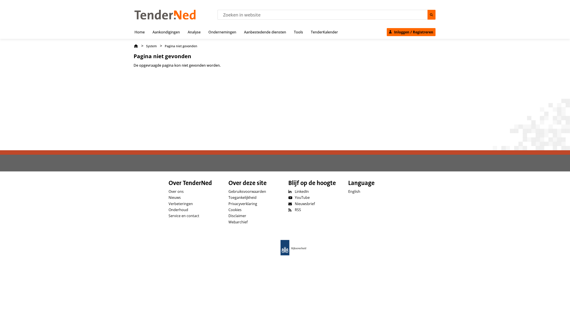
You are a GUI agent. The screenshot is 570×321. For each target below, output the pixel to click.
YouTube (302, 197)
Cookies (235, 209)
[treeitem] (139, 31)
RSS (298, 209)
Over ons (176, 191)
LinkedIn (302, 191)
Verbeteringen (181, 203)
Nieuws (175, 197)
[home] (285, 247)
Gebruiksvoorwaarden (247, 191)
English (354, 191)
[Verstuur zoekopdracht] (432, 15)
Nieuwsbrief (305, 203)
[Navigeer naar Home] (165, 18)
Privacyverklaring (242, 203)
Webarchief (238, 222)
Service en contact (184, 215)
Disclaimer (237, 215)
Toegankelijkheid (242, 197)
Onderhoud (178, 209)
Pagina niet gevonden (181, 46)
